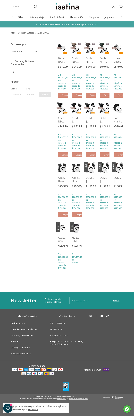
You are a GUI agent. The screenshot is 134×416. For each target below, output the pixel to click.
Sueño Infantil (57, 17)
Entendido (33, 409)
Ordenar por (18, 44)
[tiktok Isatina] (107, 316)
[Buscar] (35, 6)
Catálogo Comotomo (20, 347)
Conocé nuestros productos (24, 329)
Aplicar (45, 94)
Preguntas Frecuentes (21, 353)
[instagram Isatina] (90, 316)
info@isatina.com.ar (59, 335)
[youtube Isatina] (101, 316)
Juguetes (109, 17)
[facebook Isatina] (96, 316)
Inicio (13, 32)
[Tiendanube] (113, 398)
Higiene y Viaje (36, 17)
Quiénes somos (18, 323)
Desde (14, 88)
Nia (12, 71)
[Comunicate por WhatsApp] (127, 409)
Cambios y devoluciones (22, 335)
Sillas (20, 17)
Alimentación (77, 17)
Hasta (27, 88)
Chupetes (94, 17)
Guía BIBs (15, 341)
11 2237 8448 (56, 329)
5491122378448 (57, 323)
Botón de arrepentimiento (78, 399)
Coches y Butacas (26, 32)
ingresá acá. (61, 399)
